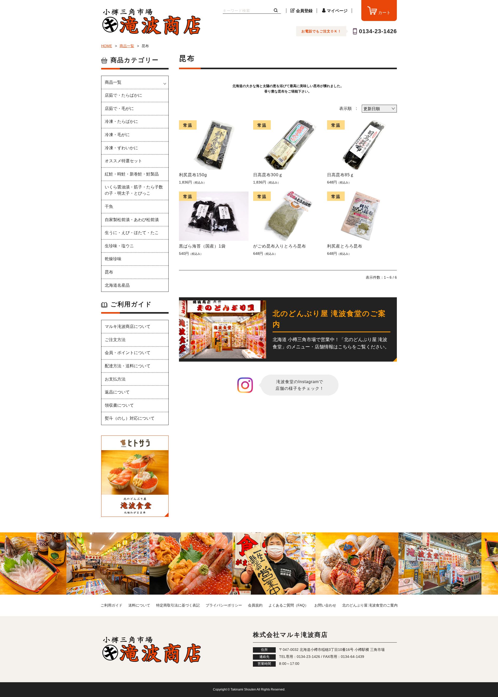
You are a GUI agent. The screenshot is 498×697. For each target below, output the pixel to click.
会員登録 (304, 11)
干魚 (109, 206)
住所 (264, 650)
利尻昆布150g (193, 175)
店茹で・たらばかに (123, 95)
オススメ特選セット (123, 161)
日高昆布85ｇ (340, 175)
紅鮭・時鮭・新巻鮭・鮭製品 (132, 174)
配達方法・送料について (127, 366)
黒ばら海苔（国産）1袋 (202, 246)
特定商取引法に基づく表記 (178, 605)
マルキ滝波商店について (127, 326)
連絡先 (264, 657)
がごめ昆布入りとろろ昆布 (279, 246)
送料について (139, 605)
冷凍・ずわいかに (121, 148)
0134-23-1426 (378, 31)
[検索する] (276, 10)
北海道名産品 (117, 285)
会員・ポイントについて (127, 352)
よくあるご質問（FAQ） (288, 605)
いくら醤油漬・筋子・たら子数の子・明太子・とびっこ (134, 190)
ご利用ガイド (111, 605)
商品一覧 (127, 46)
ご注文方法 (115, 339)
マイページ (337, 11)
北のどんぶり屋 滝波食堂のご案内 (370, 605)
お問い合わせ (325, 605)
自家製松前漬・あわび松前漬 (132, 219)
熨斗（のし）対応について (130, 418)
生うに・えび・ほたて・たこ (132, 232)
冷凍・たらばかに (121, 121)
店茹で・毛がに (119, 108)
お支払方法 (115, 379)
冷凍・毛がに (117, 134)
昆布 (109, 272)
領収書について (119, 405)
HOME (106, 46)
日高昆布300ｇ (268, 175)
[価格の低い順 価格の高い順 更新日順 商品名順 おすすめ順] (379, 108)
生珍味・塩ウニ (119, 246)
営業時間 (264, 664)
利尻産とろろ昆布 (344, 246)
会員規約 (255, 605)
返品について (117, 392)
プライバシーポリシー (224, 605)
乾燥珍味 (113, 259)
